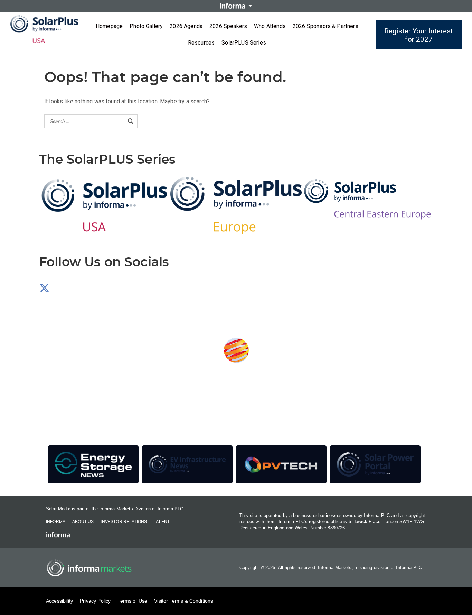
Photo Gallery (146, 26)
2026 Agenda (186, 26)
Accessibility (59, 601)
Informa (55, 521)
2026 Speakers (228, 26)
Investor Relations (124, 521)
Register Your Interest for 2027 (418, 35)
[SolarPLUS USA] (104, 205)
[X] (44, 290)
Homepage (109, 26)
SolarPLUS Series (243, 42)
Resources (201, 42)
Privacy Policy (95, 601)
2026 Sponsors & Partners (325, 26)
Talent (162, 521)
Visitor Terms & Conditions (183, 601)
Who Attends (270, 26)
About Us (83, 521)
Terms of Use (132, 601)
